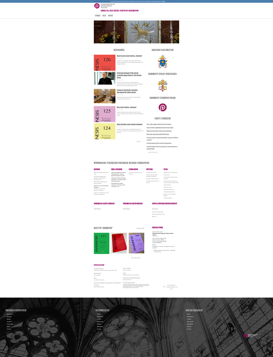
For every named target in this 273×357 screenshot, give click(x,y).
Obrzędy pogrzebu (168, 198)
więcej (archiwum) (135, 257)
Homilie (99, 319)
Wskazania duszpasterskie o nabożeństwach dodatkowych (159, 131)
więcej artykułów (153, 152)
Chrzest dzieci (167, 174)
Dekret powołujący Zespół (157, 211)
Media (8, 326)
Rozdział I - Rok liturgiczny (99, 188)
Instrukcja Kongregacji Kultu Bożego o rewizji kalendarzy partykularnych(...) (100, 178)
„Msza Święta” (97, 270)
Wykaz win (154, 216)
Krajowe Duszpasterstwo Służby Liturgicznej (133, 287)
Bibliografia (100, 326)
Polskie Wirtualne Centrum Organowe (131, 274)
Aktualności (10, 314)
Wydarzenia (100, 316)
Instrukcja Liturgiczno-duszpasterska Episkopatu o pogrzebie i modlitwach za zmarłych (162, 138)
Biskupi (9, 319)
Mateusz (102, 286)
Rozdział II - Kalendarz (98, 190)
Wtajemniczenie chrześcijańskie (170, 172)
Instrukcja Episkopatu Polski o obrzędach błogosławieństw (159, 143)
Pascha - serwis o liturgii (134, 286)
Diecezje (9, 316)
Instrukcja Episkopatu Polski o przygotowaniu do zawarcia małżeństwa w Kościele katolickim (162, 147)
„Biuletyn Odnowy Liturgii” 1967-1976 (108, 270)
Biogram (99, 324)
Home (98, 314)
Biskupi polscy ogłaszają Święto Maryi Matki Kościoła (158, 134)
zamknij (163, 1)
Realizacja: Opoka (136, 352)
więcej (138, 141)
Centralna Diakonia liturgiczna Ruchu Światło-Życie (134, 284)
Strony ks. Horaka (126, 270)
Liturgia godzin (97, 275)
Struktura (9, 321)
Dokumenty (10, 324)
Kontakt (9, 329)
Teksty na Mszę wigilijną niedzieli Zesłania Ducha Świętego (159, 124)
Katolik (98, 286)
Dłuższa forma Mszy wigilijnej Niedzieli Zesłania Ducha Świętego (160, 127)
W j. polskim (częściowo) (99, 279)
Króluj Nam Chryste (127, 279)
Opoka (95, 286)
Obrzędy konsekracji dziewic (152, 178)
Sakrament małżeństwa (169, 189)
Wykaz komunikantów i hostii (158, 214)
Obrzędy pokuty (167, 184)
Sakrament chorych (168, 187)
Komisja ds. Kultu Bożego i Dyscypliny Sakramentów (120, 10)
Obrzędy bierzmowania (151, 172)
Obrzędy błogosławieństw (169, 191)
